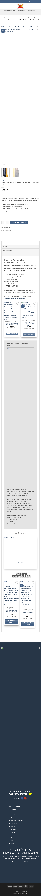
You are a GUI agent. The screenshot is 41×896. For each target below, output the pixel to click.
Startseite (6, 18)
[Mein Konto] (35, 6)
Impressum (14, 832)
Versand (18, 1)
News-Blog (14, 823)
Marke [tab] (5, 246)
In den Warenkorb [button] (12, 333)
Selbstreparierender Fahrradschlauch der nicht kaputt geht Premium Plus (27, 613)
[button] (2, 6)
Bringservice (14, 817)
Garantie (13, 1)
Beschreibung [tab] (7, 242)
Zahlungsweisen (15, 840)
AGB (12, 835)
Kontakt (28, 1)
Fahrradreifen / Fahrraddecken (14, 233)
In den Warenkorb (19, 222)
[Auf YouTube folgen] (25, 798)
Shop (12, 18)
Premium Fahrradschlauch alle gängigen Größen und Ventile (11, 611)
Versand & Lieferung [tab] (9, 254)
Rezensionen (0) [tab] (7, 250)
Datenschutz (14, 838)
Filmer (3, 180)
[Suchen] (5, 6)
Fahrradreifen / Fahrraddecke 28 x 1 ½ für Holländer (29, 323)
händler (20, 13)
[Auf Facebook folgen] (22, 798)
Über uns (23, 1)
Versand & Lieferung (17, 820)
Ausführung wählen (11, 621)
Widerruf (13, 843)
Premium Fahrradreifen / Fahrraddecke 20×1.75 (12, 323)
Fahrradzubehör (21, 18)
